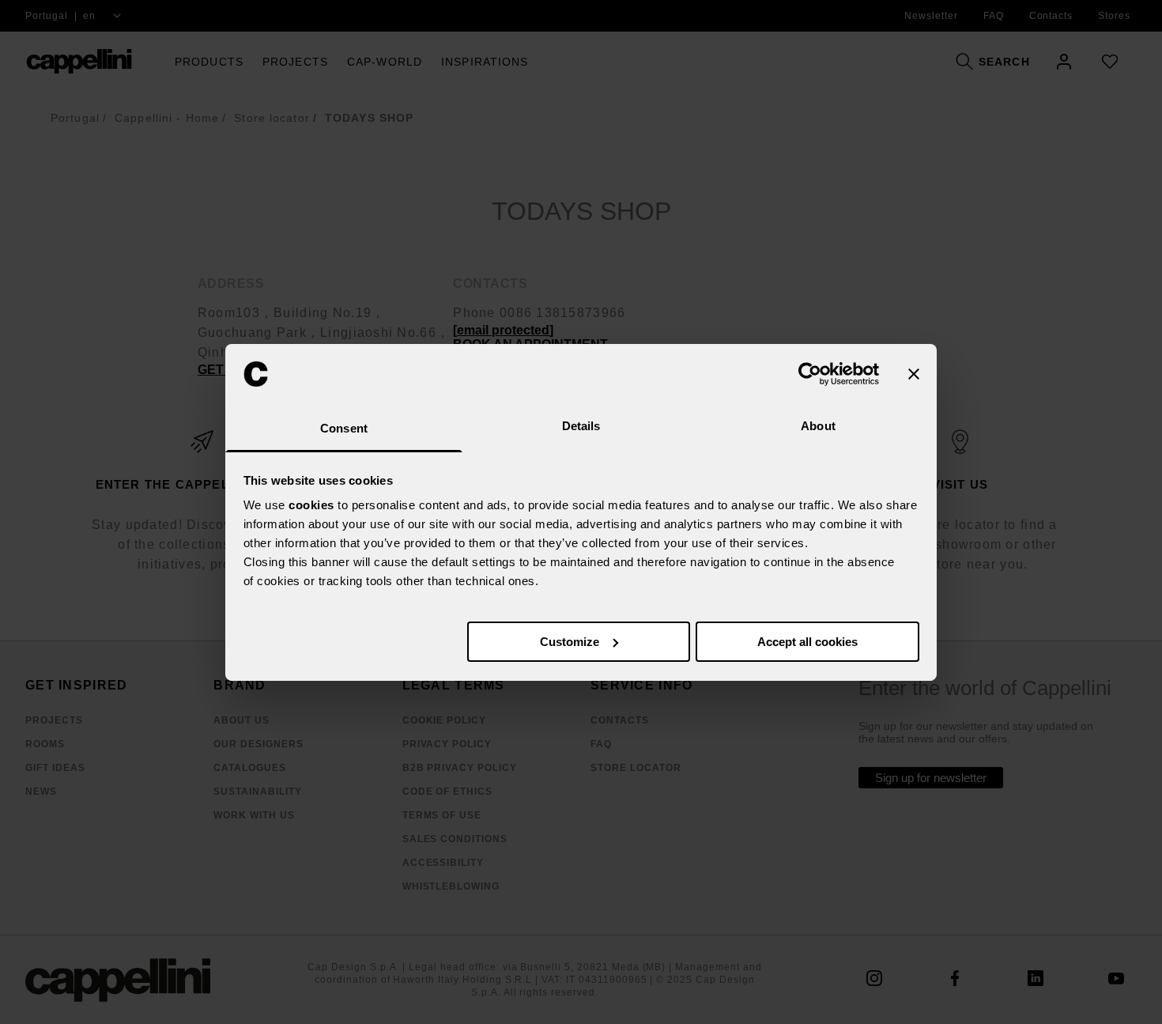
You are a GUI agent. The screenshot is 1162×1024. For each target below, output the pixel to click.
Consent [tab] (344, 428)
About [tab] (818, 426)
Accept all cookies (807, 641)
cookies (311, 505)
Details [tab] (581, 426)
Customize (569, 641)
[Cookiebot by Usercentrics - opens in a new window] (810, 374)
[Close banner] (913, 374)
